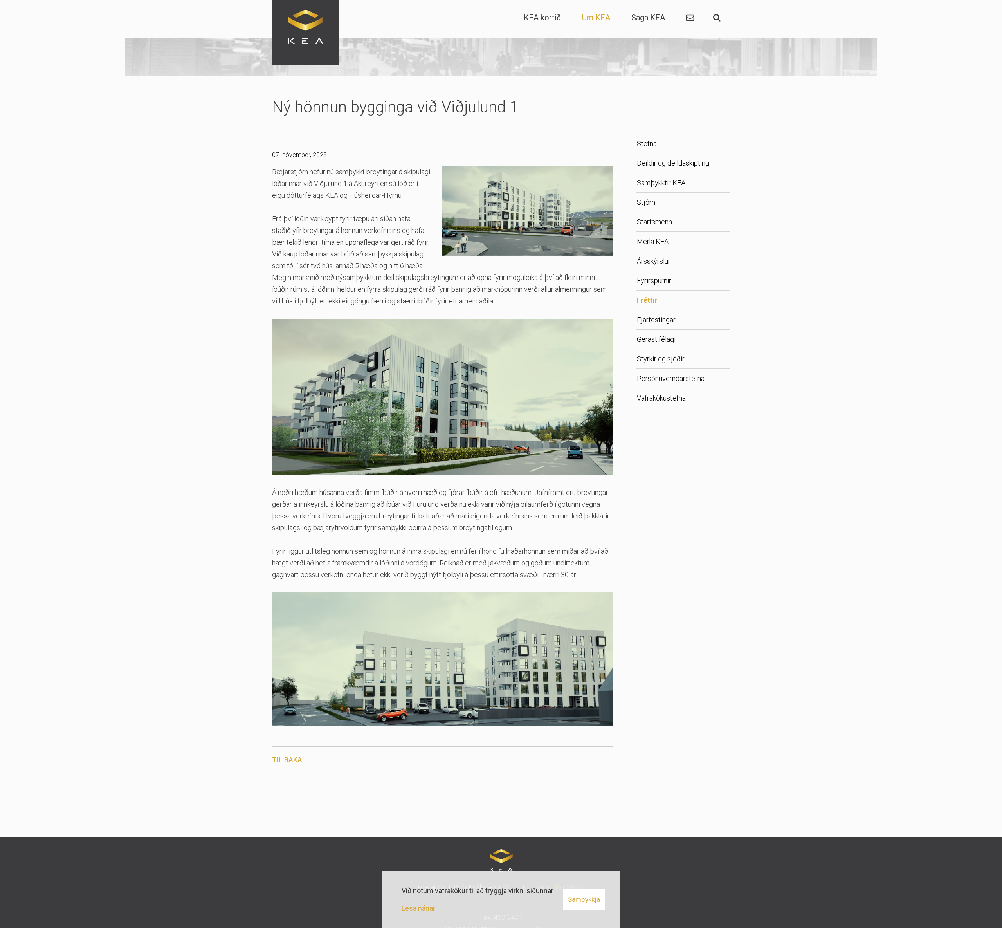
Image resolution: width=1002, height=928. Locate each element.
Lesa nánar (418, 908)
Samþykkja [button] (584, 899)
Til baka (287, 760)
